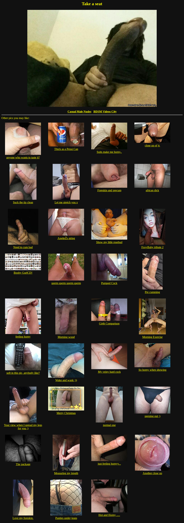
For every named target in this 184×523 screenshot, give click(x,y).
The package (23, 464)
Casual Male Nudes (79, 111)
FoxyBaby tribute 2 (152, 247)
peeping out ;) (152, 416)
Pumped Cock (109, 283)
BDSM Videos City (105, 111)
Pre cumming (152, 292)
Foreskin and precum (109, 190)
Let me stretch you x (66, 202)
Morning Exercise (152, 336)
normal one (109, 425)
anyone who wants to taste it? (23, 157)
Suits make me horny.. (109, 151)
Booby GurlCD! (23, 272)
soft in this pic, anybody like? (23, 372)
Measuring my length (66, 473)
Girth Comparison (109, 323)
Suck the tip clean (23, 202)
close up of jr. (152, 145)
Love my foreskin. (23, 518)
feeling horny (23, 336)
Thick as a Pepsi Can (66, 149)
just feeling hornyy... (109, 463)
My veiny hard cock (109, 371)
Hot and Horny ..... (109, 515)
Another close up (152, 473)
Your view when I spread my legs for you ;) (23, 427)
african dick (152, 190)
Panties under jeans (66, 518)
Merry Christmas (66, 413)
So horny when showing (152, 369)
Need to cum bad (23, 247)
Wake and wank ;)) (66, 380)
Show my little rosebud (109, 242)
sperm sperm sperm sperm (66, 283)
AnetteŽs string (66, 238)
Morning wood (66, 336)
